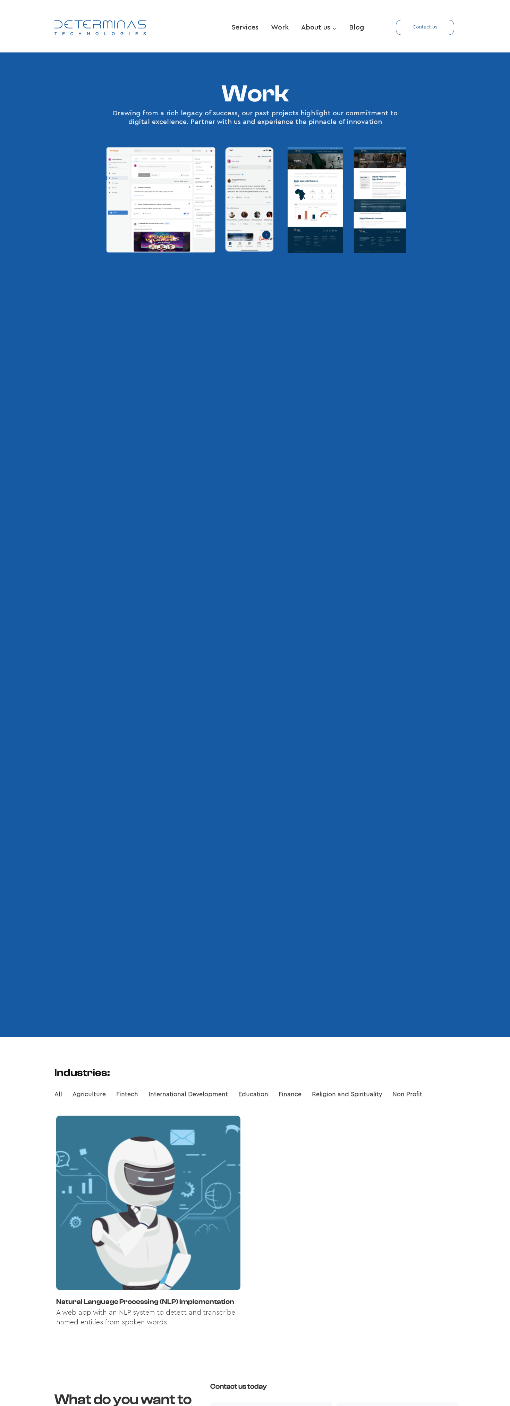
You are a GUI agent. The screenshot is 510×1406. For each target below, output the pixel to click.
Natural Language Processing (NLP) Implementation (145, 1302)
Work (280, 27)
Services (245, 27)
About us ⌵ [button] (319, 27)
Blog (356, 27)
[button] (425, 27)
